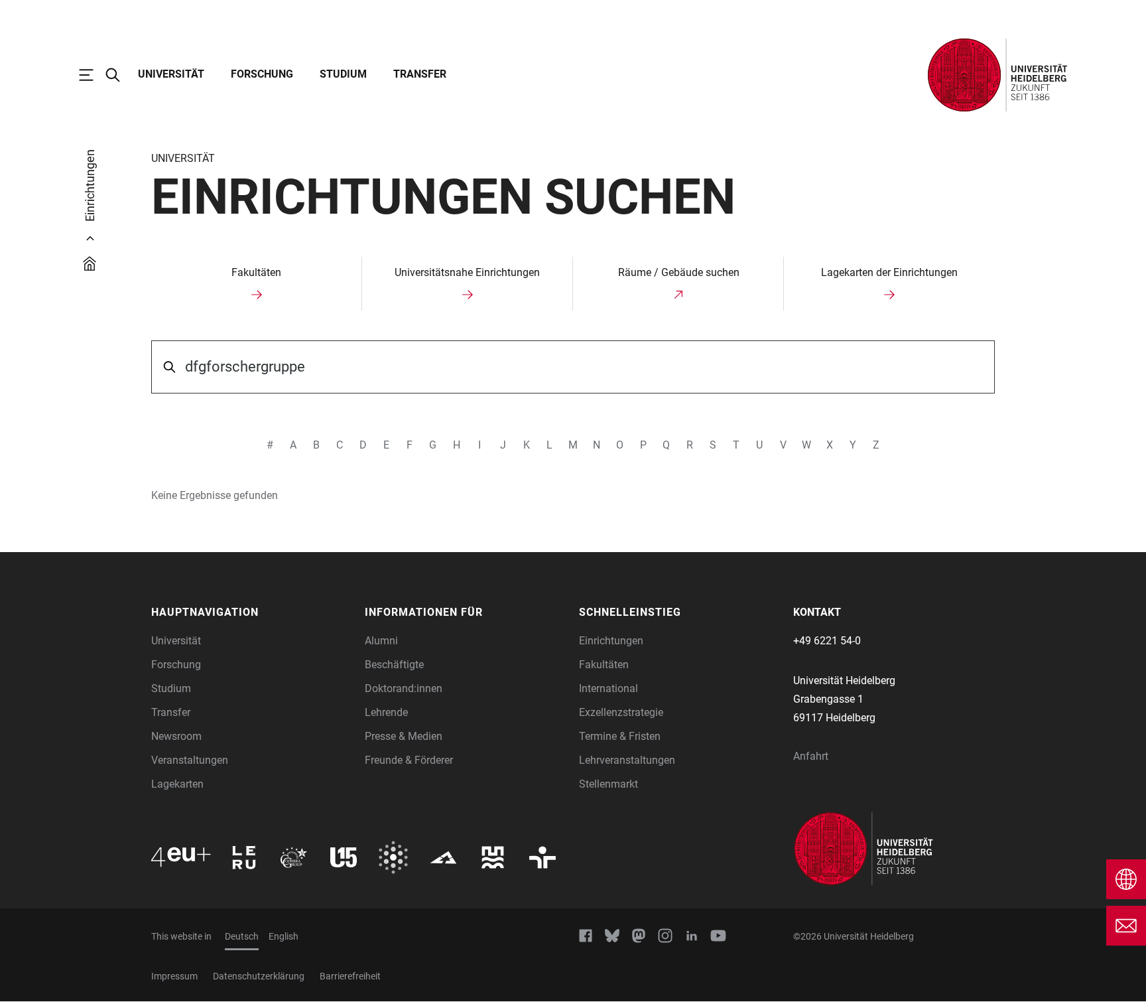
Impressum (174, 976)
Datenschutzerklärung (258, 976)
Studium (343, 74)
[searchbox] (573, 367)
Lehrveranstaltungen (627, 760)
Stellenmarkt (608, 784)
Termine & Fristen (620, 736)
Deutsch (242, 936)
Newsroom (176, 736)
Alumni (381, 640)
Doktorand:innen (403, 688)
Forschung (262, 74)
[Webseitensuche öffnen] (119, 75)
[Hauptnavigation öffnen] (93, 75)
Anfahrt (810, 756)
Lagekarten (177, 784)
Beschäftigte (394, 664)
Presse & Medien (403, 736)
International (608, 688)
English (283, 936)
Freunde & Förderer (409, 760)
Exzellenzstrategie (621, 712)
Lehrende (386, 712)
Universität (171, 74)
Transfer (419, 74)
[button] (251, 612)
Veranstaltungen (189, 760)
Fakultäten (604, 664)
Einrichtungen (611, 640)
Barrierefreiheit (350, 976)
